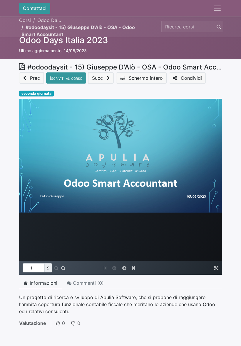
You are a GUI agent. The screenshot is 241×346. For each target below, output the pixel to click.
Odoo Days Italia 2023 (63, 40)
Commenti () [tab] (87, 283)
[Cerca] (218, 26)
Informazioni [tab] (42, 283)
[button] (31, 78)
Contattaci (34, 8)
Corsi (25, 20)
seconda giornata (36, 93)
